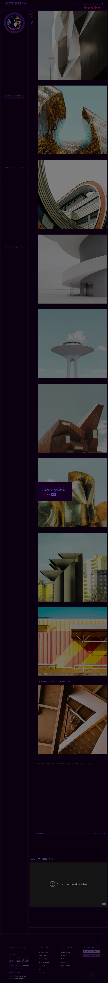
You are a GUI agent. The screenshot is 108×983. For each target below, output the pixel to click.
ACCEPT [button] (53, 494)
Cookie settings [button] (46, 494)
